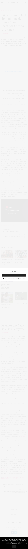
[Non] (26, 543)
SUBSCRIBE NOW (14, 275)
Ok (14, 546)
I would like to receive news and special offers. (15, 278)
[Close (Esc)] (25, 270)
